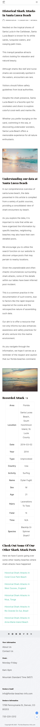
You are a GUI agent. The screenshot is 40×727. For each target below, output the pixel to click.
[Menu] (37, 2)
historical (34, 20)
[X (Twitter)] (12, 634)
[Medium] (31, 634)
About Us (6, 647)
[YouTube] (20, 634)
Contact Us (7, 651)
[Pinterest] (27, 634)
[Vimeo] (23, 634)
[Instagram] (16, 634)
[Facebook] (8, 634)
